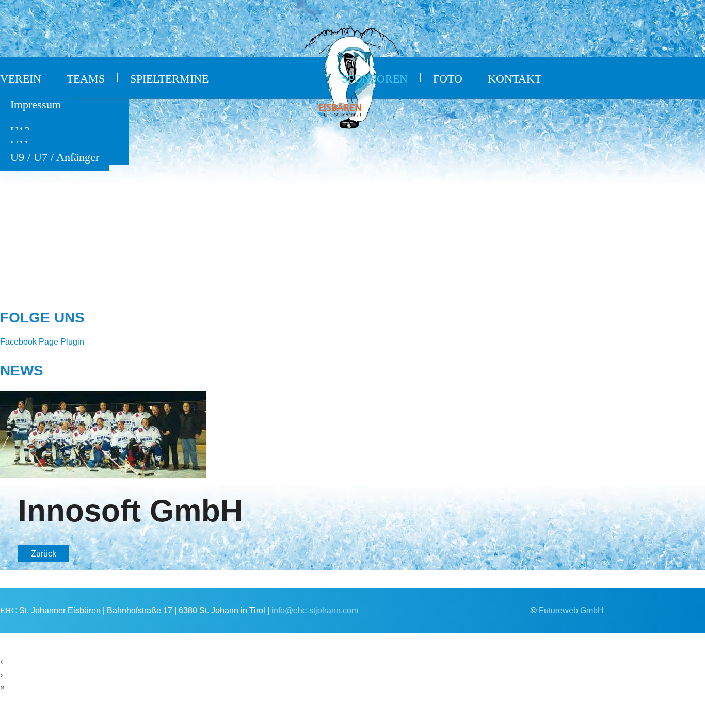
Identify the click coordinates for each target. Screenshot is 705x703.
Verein (20, 79)
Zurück (43, 553)
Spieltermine (169, 79)
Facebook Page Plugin (42, 341)
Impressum (35, 105)
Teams (86, 79)
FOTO (447, 79)
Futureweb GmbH (571, 610)
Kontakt (514, 79)
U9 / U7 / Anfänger (54, 157)
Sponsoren (375, 79)
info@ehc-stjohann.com (314, 610)
